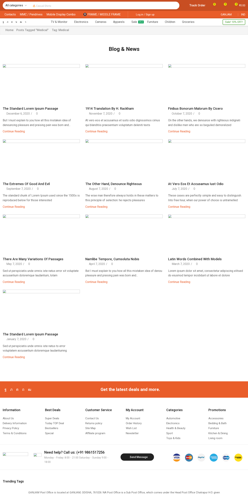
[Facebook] (3, 22)
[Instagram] (12, 22)
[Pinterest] (23, 389)
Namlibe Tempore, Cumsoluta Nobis (112, 259)
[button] (195, 5)
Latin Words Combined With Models (195, 259)
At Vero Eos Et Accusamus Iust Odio (195, 184)
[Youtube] (21, 22)
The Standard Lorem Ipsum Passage (30, 108)
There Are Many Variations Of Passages (33, 259)
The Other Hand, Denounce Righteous (113, 184)
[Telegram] (25, 22)
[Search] (175, 5)
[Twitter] (7, 22)
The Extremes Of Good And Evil (26, 184)
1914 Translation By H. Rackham (109, 108)
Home (9, 30)
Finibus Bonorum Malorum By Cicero (195, 108)
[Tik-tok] (16, 22)
